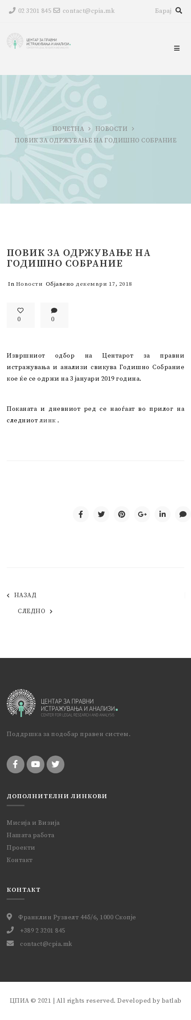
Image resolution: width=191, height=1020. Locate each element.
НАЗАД (25, 595)
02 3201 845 (34, 11)
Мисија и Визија (33, 823)
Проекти (21, 848)
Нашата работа (31, 835)
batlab (172, 1001)
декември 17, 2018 (104, 283)
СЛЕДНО (31, 611)
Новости (112, 129)
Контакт (20, 860)
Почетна (68, 129)
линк (48, 421)
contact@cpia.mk (89, 11)
